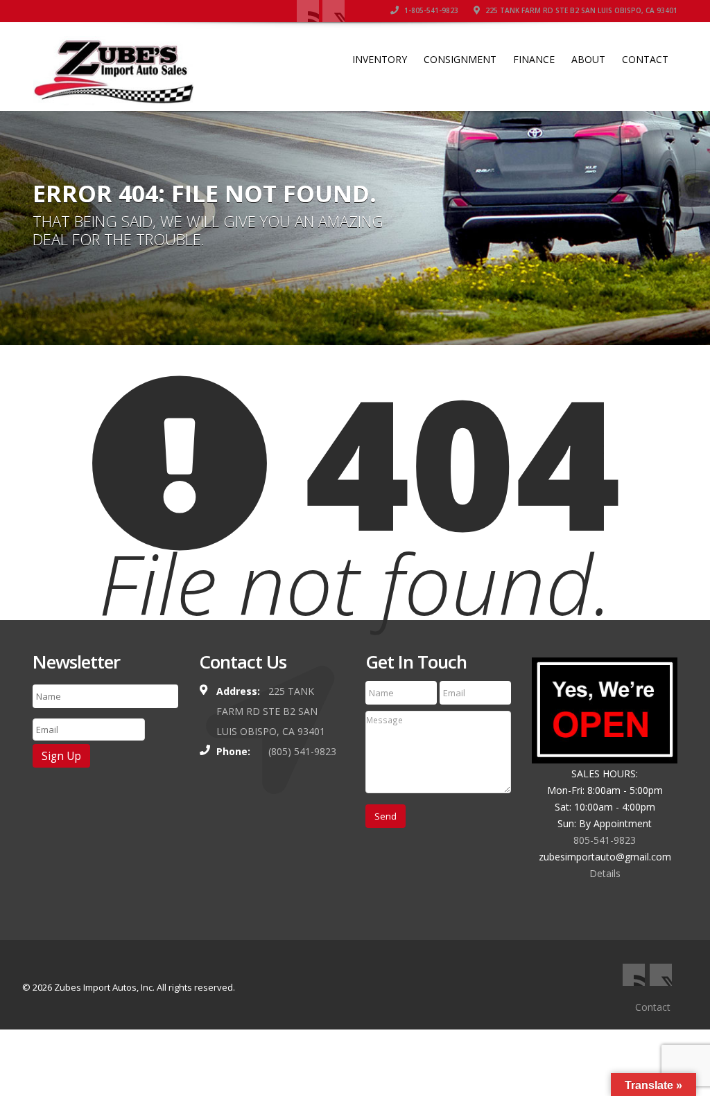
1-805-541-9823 (430, 10)
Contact (645, 59)
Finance (534, 59)
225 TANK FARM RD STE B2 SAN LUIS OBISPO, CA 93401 (580, 10)
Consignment (460, 59)
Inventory (379, 59)
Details (605, 873)
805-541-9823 (604, 840)
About (588, 59)
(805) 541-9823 (302, 751)
